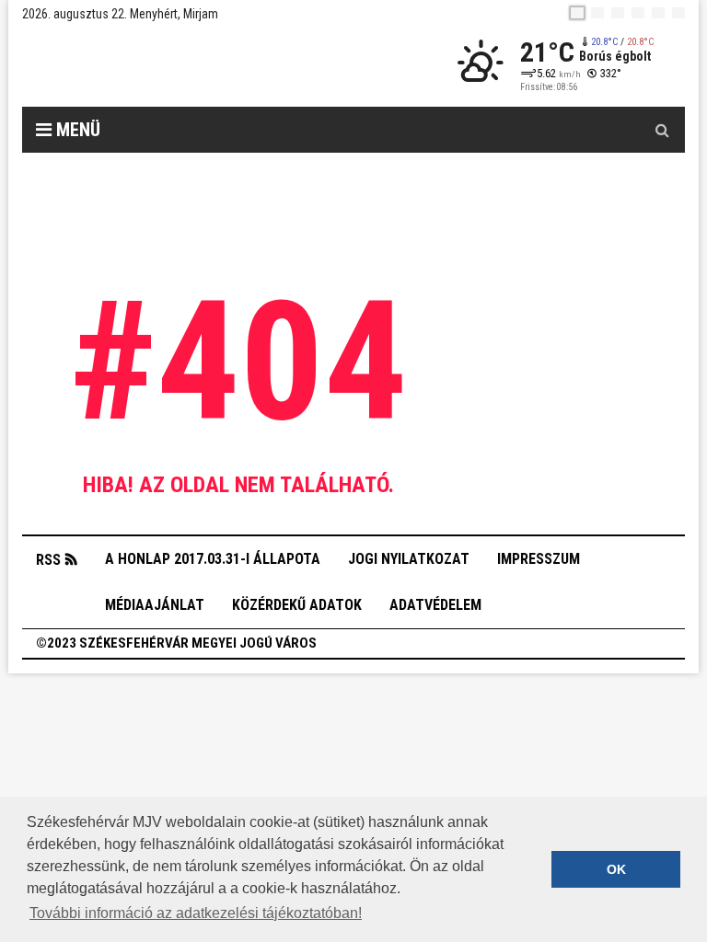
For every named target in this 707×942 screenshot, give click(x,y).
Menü (76, 130)
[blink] (678, 12)
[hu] (577, 12)
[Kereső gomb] (662, 130)
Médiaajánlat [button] (154, 605)
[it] (658, 12)
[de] (638, 12)
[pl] (617, 12)
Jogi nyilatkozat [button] (408, 559)
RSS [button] (48, 560)
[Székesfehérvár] (191, 65)
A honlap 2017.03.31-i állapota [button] (212, 559)
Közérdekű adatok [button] (297, 605)
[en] (597, 12)
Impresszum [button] (538, 559)
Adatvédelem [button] (435, 605)
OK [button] (616, 869)
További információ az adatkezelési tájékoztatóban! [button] (195, 913)
